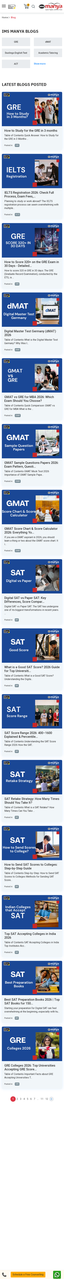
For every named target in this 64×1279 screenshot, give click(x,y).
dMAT (48, 42)
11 (42, 1098)
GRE (16, 42)
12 (46, 1098)
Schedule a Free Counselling (28, 1274)
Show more (40, 63)
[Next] (51, 1099)
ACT (16, 64)
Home (5, 17)
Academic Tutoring (48, 53)
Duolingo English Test (16, 53)
